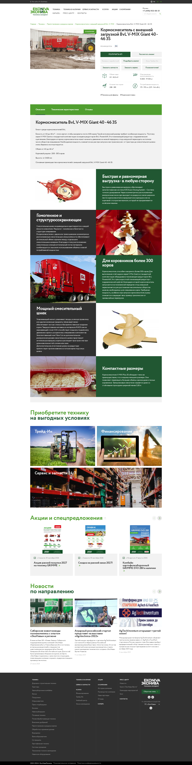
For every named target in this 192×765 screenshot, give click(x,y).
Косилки (35, 708)
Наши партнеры (103, 695)
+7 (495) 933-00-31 (151, 11)
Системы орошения (39, 747)
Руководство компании (106, 692)
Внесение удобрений (40, 722)
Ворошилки (36, 733)
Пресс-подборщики (39, 705)
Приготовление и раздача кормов (44, 726)
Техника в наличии (72, 9)
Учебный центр (81, 700)
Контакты (81, 13)
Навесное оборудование (41, 754)
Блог (121, 694)
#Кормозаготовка (127, 95)
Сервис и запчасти (90, 9)
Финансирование (82, 693)
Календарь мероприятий (129, 690)
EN (157, 2)
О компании (124, 9)
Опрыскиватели (38, 701)
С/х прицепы (36, 740)
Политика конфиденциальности (89, 763)
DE (161, 2)
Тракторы (35, 687)
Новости (123, 683)
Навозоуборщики (38, 712)
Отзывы (101, 699)
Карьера (56, 13)
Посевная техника (38, 715)
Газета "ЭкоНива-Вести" (128, 687)
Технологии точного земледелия (44, 751)
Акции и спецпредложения (66, 518)
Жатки (34, 694)
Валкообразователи (39, 737)
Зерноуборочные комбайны (42, 690)
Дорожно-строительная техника (44, 683)
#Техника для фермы (109, 95)
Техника (56, 9)
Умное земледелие (83, 704)
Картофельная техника (40, 744)
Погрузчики (36, 697)
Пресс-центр (68, 13)
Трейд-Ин (79, 697)
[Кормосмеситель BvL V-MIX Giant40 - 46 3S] (62, 48)
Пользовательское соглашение (64, 763)
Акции (115, 9)
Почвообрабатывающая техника (44, 719)
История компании (105, 688)
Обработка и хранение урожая (43, 729)
